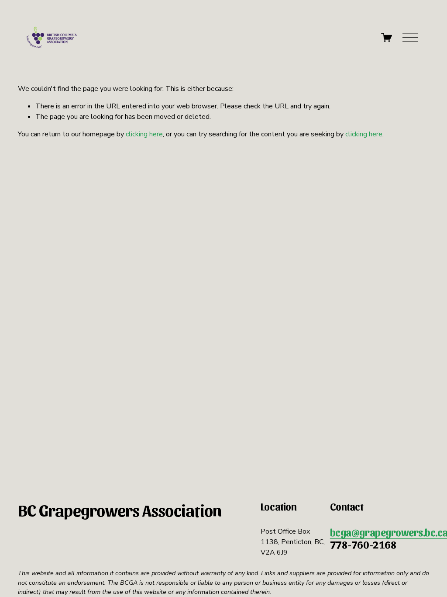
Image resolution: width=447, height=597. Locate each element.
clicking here (144, 134)
